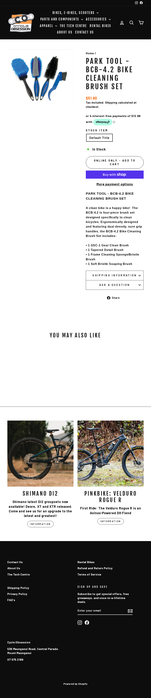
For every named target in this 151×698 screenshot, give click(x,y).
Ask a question (114, 284)
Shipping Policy (18, 587)
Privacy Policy (17, 594)
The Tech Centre (73, 26)
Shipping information (114, 275)
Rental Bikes (100, 26)
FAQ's (11, 600)
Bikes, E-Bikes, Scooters (74, 13)
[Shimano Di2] (40, 454)
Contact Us (84, 32)
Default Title (99, 138)
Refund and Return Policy (95, 568)
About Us (64, 32)
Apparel (47, 26)
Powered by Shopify (75, 683)
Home (90, 53)
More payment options (114, 184)
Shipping (111, 102)
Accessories (97, 19)
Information (40, 524)
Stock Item (97, 130)
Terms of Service (89, 574)
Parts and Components (60, 19)
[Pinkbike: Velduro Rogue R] (111, 454)
